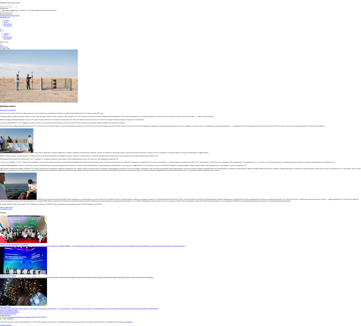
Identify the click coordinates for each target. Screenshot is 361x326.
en (0, 30)
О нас (5, 22)
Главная (6, 20)
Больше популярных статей (9, 310)
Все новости (8, 25)
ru (2, 30)
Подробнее (128, 322)
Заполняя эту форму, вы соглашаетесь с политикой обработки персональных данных (29, 10)
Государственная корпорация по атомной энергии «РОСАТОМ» (25, 317)
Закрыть (9, 325)
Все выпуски (8, 24)
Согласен (3, 325)
